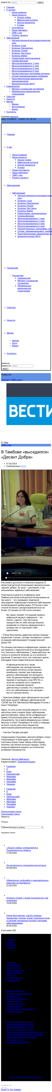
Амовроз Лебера (14, 991)
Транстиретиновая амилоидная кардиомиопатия (27, 80)
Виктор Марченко (20, 759)
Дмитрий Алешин (26, 761)
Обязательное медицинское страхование (24, 288)
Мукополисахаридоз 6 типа (25, 71)
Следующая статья (10, 814)
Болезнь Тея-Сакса (21, 53)
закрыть (14, 116)
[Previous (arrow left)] (2, 1087)
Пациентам (12, 268)
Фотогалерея (18, 106)
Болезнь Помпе (20, 50)
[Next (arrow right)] (5, 1087)
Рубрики (5, 827)
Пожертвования (14, 978)
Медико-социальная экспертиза (28, 89)
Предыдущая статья (11, 811)
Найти (40, 2)
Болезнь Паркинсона (22, 48)
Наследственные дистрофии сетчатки (31, 73)
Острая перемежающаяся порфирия (30, 76)
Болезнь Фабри (19, 55)
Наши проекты (19, 15)
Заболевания (12, 38)
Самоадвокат (13, 86)
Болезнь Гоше (19, 45)
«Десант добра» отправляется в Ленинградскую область (22, 849)
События (10, 96)
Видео (15, 109)
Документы (18, 27)
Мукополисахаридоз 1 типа (25, 63)
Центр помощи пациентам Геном (25, 1077)
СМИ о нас (17, 33)
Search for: (6, 2)
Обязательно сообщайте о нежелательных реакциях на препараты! (27, 881)
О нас (9, 147)
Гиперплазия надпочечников (26, 58)
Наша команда (19, 12)
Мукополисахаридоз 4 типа (25, 68)
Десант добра (24, 17)
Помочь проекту (20, 35)
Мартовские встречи (27, 20)
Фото (14, 343)
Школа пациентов (26, 22)
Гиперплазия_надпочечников (32, 213)
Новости (10, 99)
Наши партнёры (19, 30)
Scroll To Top (7, 1089)
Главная (10, 7)
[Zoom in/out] (10, 1085)
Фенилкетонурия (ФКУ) (23, 84)
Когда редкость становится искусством (26, 865)
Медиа (9, 101)
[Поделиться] (5, 1085)
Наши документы (21, 170)
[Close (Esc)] (2, 1085)
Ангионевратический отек (19, 993)
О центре (10, 10)
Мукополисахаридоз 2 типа (25, 66)
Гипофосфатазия (20, 61)
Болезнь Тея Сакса (15, 1004)
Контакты (11, 112)
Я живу (20, 25)
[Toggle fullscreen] (7, 1085)
